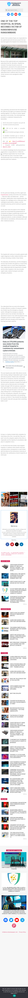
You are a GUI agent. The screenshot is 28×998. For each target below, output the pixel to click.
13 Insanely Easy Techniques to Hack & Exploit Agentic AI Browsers (18, 741)
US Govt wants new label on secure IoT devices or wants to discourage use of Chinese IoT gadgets (14, 890)
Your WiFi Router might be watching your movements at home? (18, 702)
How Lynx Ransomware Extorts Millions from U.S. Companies (18, 819)
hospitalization (5, 194)
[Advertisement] (14, 93)
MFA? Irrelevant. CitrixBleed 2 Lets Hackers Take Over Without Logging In (18, 644)
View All (25, 604)
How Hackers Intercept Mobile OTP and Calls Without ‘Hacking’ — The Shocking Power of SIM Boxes (17, 567)
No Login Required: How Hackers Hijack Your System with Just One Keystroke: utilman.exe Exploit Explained (17, 781)
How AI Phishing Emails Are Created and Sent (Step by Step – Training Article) (18, 665)
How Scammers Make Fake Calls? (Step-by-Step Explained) (17, 687)
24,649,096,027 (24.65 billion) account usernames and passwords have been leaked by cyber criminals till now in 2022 (18, 599)
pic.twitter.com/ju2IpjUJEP (10, 143)
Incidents (21, 552)
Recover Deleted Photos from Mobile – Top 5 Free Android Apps (17, 709)
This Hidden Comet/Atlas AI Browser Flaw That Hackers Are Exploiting (18, 629)
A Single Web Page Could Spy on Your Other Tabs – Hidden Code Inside (18, 658)
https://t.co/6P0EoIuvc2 (18, 141)
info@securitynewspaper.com (10, 932)
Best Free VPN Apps (15, 693)
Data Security (16, 552)
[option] (5, 499)
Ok (14, 995)
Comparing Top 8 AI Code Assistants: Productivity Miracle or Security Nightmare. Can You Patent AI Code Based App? (18, 772)
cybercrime (7, 553)
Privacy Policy (22, 932)
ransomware (8, 555)
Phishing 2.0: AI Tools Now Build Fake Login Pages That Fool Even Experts (18, 756)
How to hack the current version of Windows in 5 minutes (17, 614)
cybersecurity (14, 553)
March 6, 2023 (7, 147)
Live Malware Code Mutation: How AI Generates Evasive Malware (18, 804)
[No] (26, 992)
